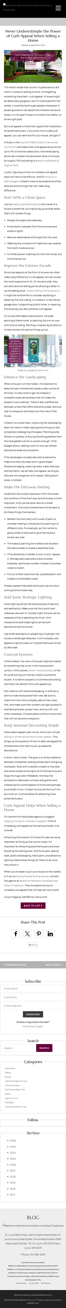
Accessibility (34, 1283)
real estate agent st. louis (16, 1081)
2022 (13, 1164)
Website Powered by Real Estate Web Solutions (33, 1295)
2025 (13, 1146)
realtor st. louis (11, 1098)
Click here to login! (33, 1026)
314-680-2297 (37, 1254)
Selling (34, 945)
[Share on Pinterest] (38, 933)
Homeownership (12, 1085)
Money (8, 1093)
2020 (13, 1176)
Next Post (53, 964)
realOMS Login (33, 1303)
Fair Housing (45, 1283)
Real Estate (10, 1068)
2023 (13, 1158)
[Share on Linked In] (50, 933)
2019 (13, 1182)
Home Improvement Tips (15, 1106)
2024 (13, 1152)
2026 (13, 1140)
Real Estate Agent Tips (15, 1089)
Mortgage (9, 1102)
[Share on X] (27, 933)
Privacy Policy (21, 1283)
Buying (8, 1076)
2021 (12, 1170)
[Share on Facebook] (15, 933)
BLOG (33, 1217)
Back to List (32, 905)
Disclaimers (56, 1300)
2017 (12, 1194)
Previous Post (16, 964)
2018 (12, 1188)
